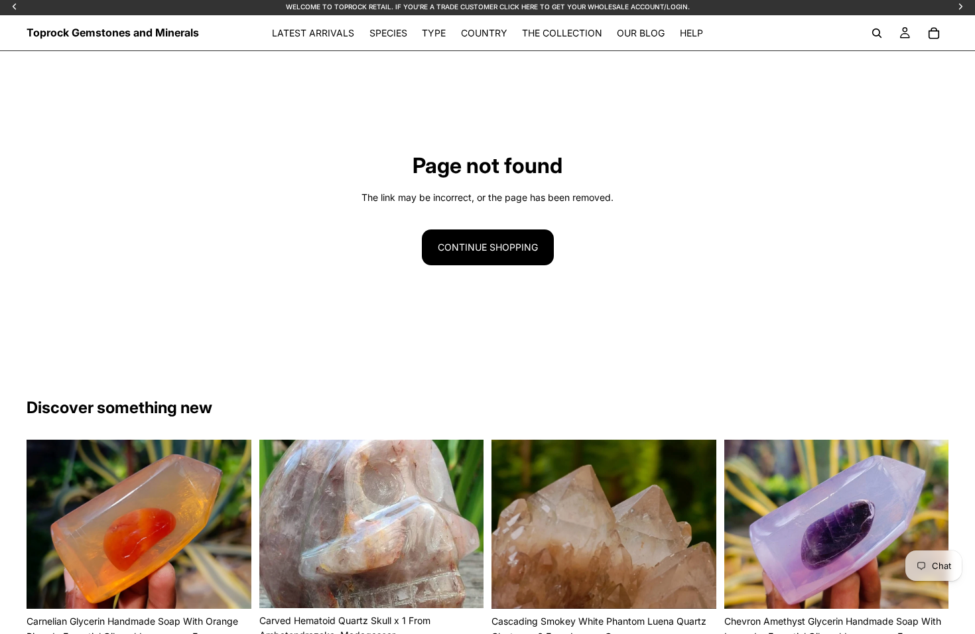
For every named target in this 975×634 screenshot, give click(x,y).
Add (242, 588)
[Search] (876, 33)
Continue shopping (488, 247)
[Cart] (933, 33)
